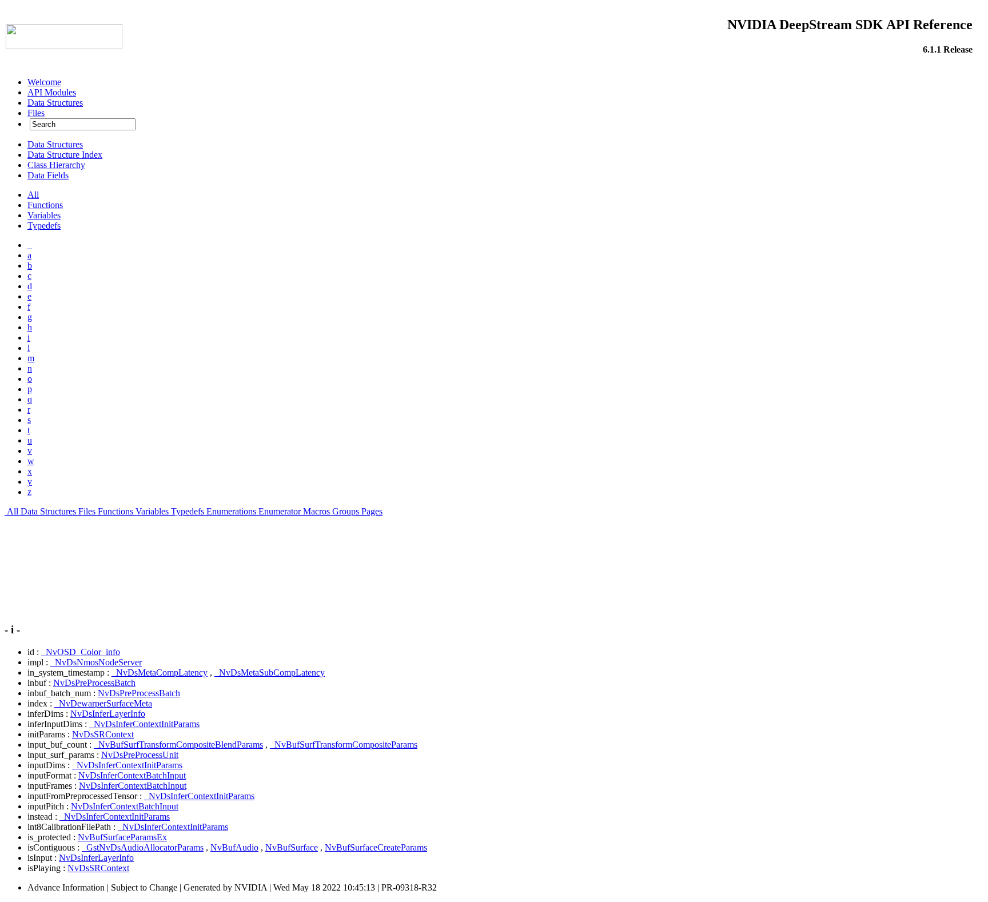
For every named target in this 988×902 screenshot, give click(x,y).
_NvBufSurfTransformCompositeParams (343, 744)
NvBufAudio (234, 847)
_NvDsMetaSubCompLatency (269, 672)
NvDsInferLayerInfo (107, 714)
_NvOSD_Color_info (80, 652)
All (12, 511)
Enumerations (231, 511)
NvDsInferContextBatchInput (132, 775)
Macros (316, 511)
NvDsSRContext (103, 734)
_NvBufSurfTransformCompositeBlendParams (178, 744)
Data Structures (48, 511)
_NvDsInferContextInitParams (144, 724)
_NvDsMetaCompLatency (159, 672)
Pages (372, 511)
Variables (152, 511)
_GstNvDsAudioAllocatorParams (143, 847)
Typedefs (187, 511)
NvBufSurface (291, 847)
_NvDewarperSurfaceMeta (103, 703)
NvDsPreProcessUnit (139, 755)
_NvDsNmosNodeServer (96, 662)
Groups (345, 511)
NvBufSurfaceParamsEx (122, 837)
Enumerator (279, 511)
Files (86, 511)
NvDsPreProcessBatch (94, 683)
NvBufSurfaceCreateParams (376, 847)
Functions (115, 511)
